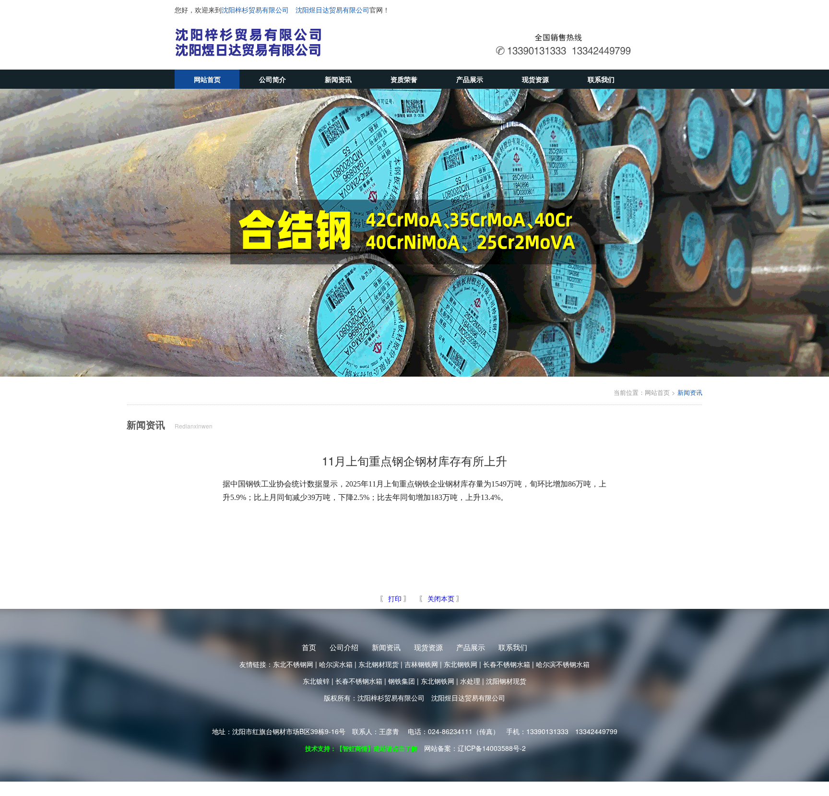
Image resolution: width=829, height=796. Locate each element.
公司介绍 (344, 647)
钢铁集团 (401, 681)
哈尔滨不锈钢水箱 (563, 664)
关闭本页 (440, 598)
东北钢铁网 (460, 664)
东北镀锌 (316, 681)
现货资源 (535, 79)
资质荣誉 (404, 79)
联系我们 (601, 79)
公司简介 (272, 79)
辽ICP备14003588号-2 (492, 748)
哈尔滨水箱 (336, 664)
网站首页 (207, 79)
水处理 (470, 681)
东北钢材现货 (378, 664)
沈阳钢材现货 (506, 681)
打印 (394, 598)
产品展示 (469, 79)
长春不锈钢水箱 (506, 664)
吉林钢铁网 (421, 664)
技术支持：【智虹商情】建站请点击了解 (361, 748)
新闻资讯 (338, 79)
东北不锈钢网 (293, 664)
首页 (309, 647)
